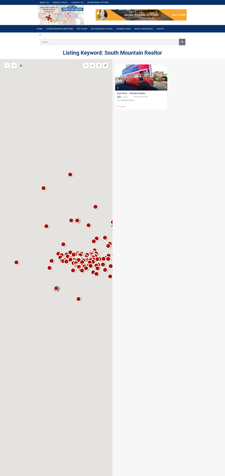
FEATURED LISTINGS (141, 97)
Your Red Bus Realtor (126, 100)
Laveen (122, 106)
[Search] (182, 42)
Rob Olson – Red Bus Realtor (131, 93)
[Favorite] (118, 88)
